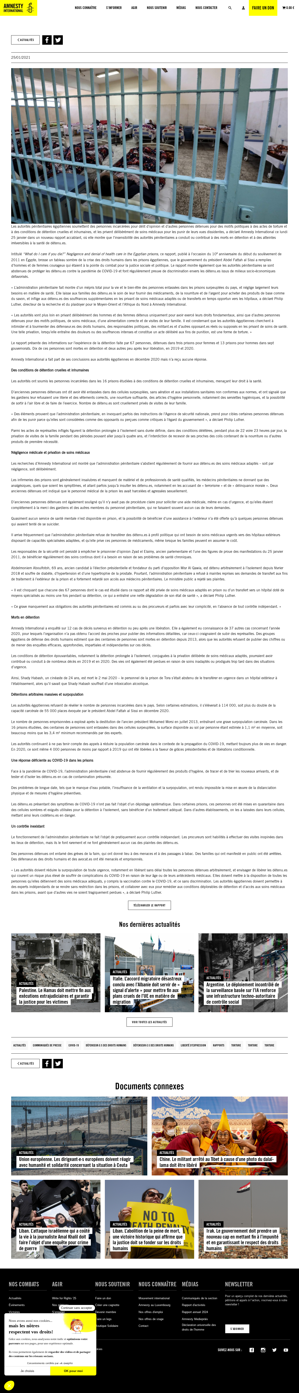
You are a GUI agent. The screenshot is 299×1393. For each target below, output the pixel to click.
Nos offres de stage (151, 1319)
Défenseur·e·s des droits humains (106, 1045)
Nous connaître (157, 1284)
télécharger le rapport (149, 905)
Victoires (14, 1312)
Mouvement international (154, 1298)
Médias (190, 1284)
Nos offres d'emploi (151, 1312)
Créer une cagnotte (107, 1305)
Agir (57, 1284)
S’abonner (237, 1329)
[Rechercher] (230, 8)
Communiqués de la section (199, 1298)
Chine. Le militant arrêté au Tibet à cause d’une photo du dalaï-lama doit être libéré (217, 1162)
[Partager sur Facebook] (47, 40)
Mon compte (243, 8)
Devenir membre (105, 1312)
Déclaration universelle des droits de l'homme (199, 1327)
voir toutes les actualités (149, 1022)
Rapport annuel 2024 (195, 1312)
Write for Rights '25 (64, 1298)
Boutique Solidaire (106, 1325)
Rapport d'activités (193, 1305)
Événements (17, 1305)
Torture (236, 1045)
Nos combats (24, 1284)
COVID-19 (74, 1045)
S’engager (58, 1312)
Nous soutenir (112, 1284)
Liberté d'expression (193, 1045)
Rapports (218, 1045)
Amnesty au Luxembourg (154, 1305)
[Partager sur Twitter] (58, 40)
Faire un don (263, 8)
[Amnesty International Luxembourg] (18, 8)
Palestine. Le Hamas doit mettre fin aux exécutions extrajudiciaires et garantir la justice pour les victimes (55, 996)
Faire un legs (103, 1319)
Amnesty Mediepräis (195, 1319)
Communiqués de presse (47, 1045)
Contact (143, 1325)
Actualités (26, 984)
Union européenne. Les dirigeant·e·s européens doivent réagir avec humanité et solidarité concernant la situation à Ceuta (75, 1162)
